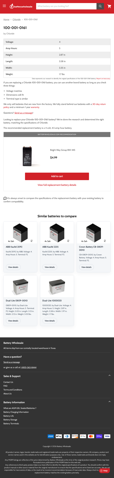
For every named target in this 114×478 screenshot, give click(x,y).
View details (13, 267)
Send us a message (23, 113)
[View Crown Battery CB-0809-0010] (93, 232)
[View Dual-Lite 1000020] (57, 286)
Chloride (10, 33)
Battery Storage (10, 419)
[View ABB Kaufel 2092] (20, 232)
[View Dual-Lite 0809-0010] (20, 286)
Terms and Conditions (12, 389)
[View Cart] (109, 6)
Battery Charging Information (16, 412)
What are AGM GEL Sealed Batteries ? (19, 408)
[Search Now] (100, 6)
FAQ (5, 386)
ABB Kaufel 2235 (50, 247)
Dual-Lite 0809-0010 (17, 300)
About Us (7, 393)
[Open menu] (4, 6)
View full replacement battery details (57, 184)
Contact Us (8, 382)
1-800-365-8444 (28, 367)
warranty (35, 107)
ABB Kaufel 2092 (14, 247)
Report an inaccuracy (103, 79)
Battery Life (8, 416)
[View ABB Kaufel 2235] (57, 232)
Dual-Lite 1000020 (52, 300)
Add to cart (57, 176)
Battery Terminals (11, 423)
